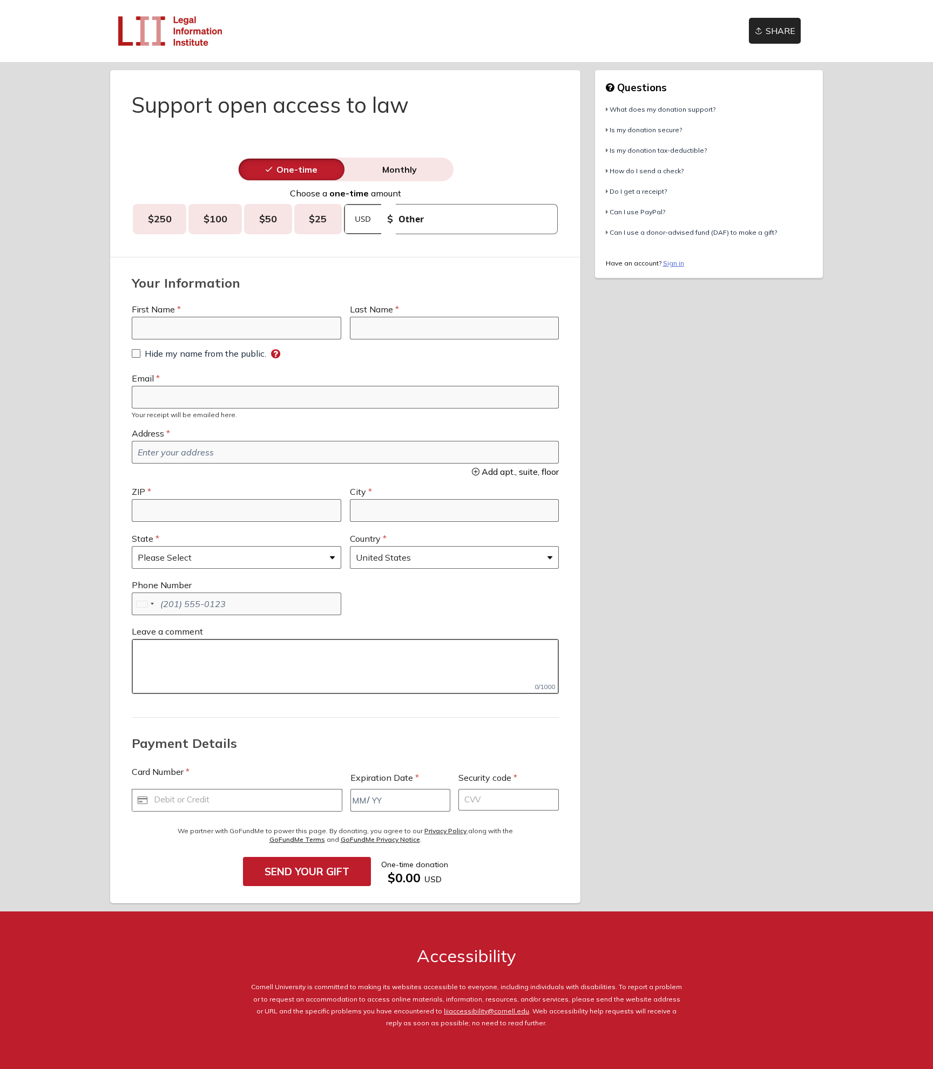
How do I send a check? (647, 171)
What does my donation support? (662, 109)
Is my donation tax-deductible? (658, 150)
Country (365, 538)
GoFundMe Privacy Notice (380, 839)
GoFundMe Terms (297, 839)
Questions (640, 87)
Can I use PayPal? (637, 212)
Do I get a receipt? (638, 191)
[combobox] (144, 604)
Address (148, 433)
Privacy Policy (445, 831)
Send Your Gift (307, 871)
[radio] (296, 169)
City (358, 491)
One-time (296, 169)
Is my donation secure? (646, 130)
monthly (399, 169)
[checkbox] (199, 353)
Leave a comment (167, 631)
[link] (170, 31)
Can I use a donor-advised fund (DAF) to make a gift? (693, 232)
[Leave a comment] (345, 666)
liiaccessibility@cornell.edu (486, 1011)
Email (143, 378)
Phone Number (162, 585)
